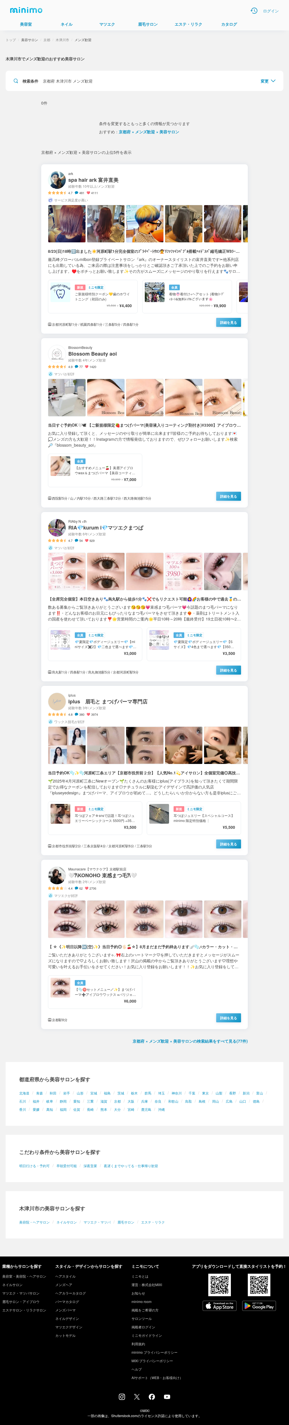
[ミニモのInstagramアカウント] (122, 1398)
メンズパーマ (65, 1309)
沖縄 (161, 1109)
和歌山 (173, 1101)
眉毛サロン (125, 1222)
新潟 (246, 1093)
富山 (259, 1093)
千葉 (192, 1093)
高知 (49, 1109)
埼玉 (161, 1093)
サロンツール (142, 1318)
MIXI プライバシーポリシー (152, 1360)
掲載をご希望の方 (145, 1309)
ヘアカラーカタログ (70, 1293)
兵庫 (144, 1101)
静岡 (63, 1101)
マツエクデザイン (68, 1326)
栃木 (134, 1093)
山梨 (219, 1093)
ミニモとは (140, 1276)
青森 (39, 1093)
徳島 (256, 1101)
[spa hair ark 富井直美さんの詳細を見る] (144, 249)
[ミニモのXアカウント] (137, 1398)
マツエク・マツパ (97, 1222)
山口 (242, 1101)
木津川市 (62, 39)
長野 (232, 1093)
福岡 (63, 1109)
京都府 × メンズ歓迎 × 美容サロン (149, 131)
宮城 (93, 1093)
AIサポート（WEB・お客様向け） (157, 1377)
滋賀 (103, 1101)
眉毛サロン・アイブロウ (21, 1301)
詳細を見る (228, 322)
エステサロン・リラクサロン (24, 1309)
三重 (90, 1101)
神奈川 (177, 1093)
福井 (36, 1101)
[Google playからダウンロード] (259, 1306)
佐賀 (76, 1109)
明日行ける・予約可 (34, 1165)
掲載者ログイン (143, 1326)
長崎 (90, 1109)
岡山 (215, 1101)
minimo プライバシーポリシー (155, 1352)
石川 (22, 1101)
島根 (202, 1101)
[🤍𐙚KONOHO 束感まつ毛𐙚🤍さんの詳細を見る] (144, 944)
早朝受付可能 (66, 1165)
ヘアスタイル (65, 1276)
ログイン (271, 11)
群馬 (147, 1093)
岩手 (66, 1093)
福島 (107, 1093)
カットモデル (65, 1335)
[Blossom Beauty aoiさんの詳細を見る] (144, 422)
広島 (229, 1101)
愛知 (76, 1101)
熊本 (103, 1109)
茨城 (120, 1093)
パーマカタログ (67, 1301)
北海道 (24, 1093)
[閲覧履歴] (254, 10)
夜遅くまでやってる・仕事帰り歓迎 (131, 1165)
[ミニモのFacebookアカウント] (152, 1398)
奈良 (158, 1101)
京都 (117, 1101)
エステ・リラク (153, 1222)
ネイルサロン (66, 1222)
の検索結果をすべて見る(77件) (190, 1041)
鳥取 (188, 1101)
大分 (117, 1109)
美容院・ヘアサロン (34, 1222)
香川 (22, 1109)
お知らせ (138, 1293)
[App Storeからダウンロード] (220, 1306)
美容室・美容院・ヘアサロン (24, 1276)
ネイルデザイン (67, 1318)
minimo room (142, 1301)
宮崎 (131, 1109)
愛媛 (36, 1109)
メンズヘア (63, 1284)
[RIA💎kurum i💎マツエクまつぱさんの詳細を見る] (144, 596)
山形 (80, 1093)
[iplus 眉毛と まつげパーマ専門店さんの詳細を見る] (144, 770)
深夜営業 (90, 1165)
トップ (11, 39)
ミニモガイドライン (147, 1335)
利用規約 (138, 1343)
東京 (205, 1093)
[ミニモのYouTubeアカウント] (167, 1397)
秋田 (53, 1093)
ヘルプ (137, 1369)
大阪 (131, 1101)
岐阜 (49, 1101)
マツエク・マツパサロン (21, 1293)
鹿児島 (146, 1109)
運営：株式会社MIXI (147, 1284)
